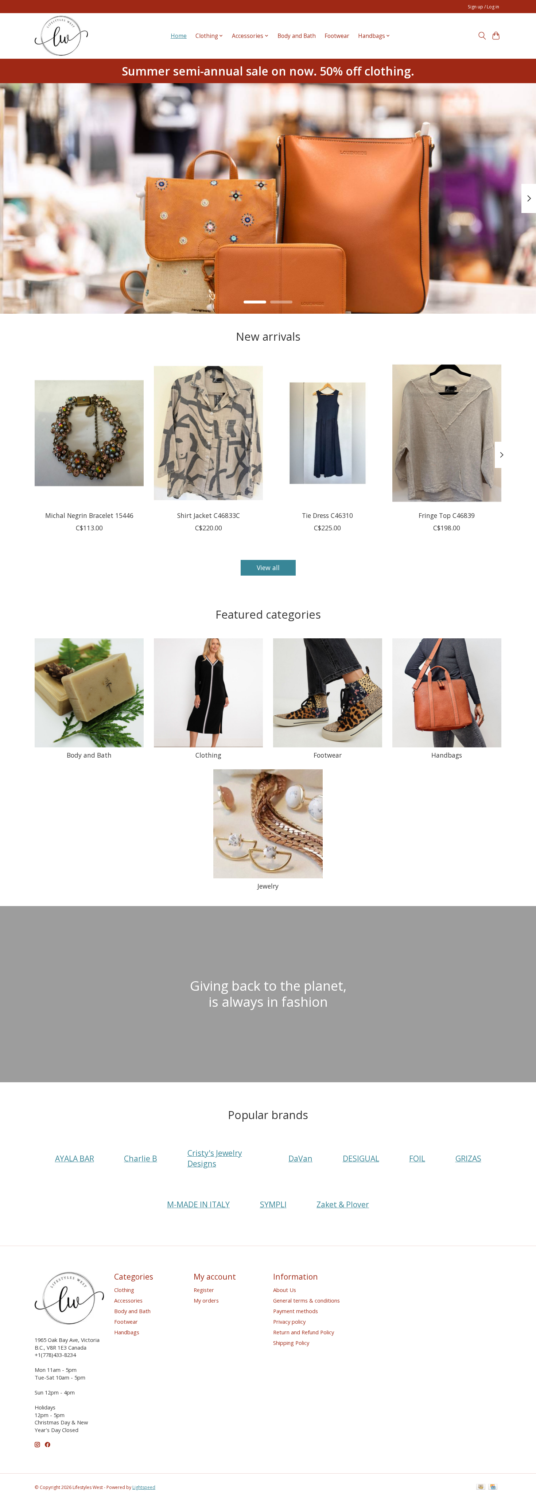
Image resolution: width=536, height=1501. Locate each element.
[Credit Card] (492, 1487)
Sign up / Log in (483, 7)
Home (179, 36)
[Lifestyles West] (61, 36)
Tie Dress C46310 (327, 515)
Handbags (446, 755)
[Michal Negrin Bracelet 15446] (89, 433)
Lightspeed (143, 1487)
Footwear (337, 36)
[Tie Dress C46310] (327, 433)
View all (268, 567)
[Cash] (480, 1487)
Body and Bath (296, 36)
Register (204, 1289)
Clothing (208, 755)
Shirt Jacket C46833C (208, 515)
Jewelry (268, 886)
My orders (206, 1300)
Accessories (128, 1300)
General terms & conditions (306, 1300)
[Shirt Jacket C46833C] (208, 433)
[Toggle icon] (482, 35)
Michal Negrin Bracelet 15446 (89, 515)
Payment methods (295, 1311)
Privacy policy (289, 1321)
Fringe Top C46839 (447, 515)
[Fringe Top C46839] (446, 433)
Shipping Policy (291, 1342)
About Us (284, 1289)
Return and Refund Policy (303, 1332)
